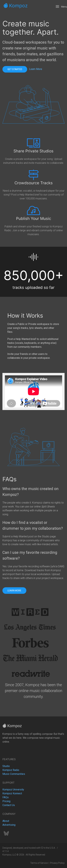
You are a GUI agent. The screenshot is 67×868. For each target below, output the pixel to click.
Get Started (14, 69)
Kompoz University (13, 789)
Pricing (6, 801)
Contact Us (8, 805)
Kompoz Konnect (12, 793)
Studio (6, 766)
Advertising (8, 824)
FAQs (5, 797)
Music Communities (13, 773)
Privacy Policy (57, 863)
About (5, 820)
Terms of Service (39, 863)
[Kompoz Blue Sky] (6, 834)
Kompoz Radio (10, 770)
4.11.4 (5, 851)
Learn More (35, 69)
